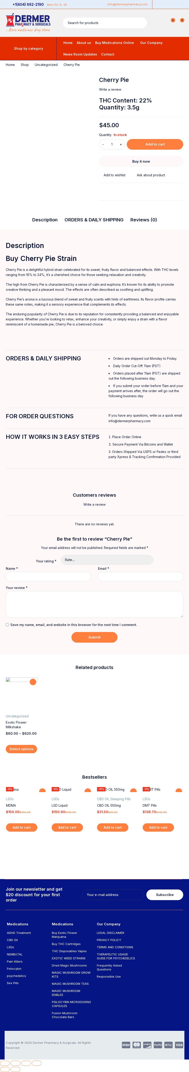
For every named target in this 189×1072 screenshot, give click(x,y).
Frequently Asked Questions (109, 967)
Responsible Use (109, 976)
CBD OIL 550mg (109, 805)
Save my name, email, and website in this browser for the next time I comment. (73, 625)
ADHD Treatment (19, 933)
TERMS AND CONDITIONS (115, 947)
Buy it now (141, 161)
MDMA (11, 805)
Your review (17, 588)
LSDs (10, 799)
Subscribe (165, 894)
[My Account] (160, 23)
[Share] (15, 1063)
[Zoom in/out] (36, 1063)
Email (103, 568)
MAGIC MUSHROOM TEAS (70, 983)
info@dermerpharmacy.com (127, 4)
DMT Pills (150, 805)
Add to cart (155, 144)
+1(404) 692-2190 (28, 4)
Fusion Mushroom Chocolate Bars (64, 1015)
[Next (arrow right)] (15, 1069)
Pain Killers (15, 961)
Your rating (46, 561)
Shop (25, 65)
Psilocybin (14, 968)
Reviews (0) (143, 220)
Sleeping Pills (120, 799)
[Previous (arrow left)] (5, 1069)
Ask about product (151, 175)
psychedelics (16, 976)
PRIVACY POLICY (109, 940)
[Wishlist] (112, 175)
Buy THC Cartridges (66, 944)
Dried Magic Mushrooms (69, 965)
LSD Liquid (60, 805)
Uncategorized (46, 65)
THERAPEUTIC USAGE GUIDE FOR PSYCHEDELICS (116, 956)
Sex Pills (13, 983)
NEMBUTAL (15, 954)
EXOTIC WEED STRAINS (69, 958)
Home (10, 65)
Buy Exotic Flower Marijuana (64, 935)
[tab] (45, 221)
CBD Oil (103, 799)
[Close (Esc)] (5, 1063)
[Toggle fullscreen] (26, 1063)
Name (12, 568)
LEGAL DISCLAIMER (110, 933)
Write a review (110, 89)
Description (45, 220)
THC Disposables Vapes (69, 951)
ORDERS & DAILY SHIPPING (94, 220)
